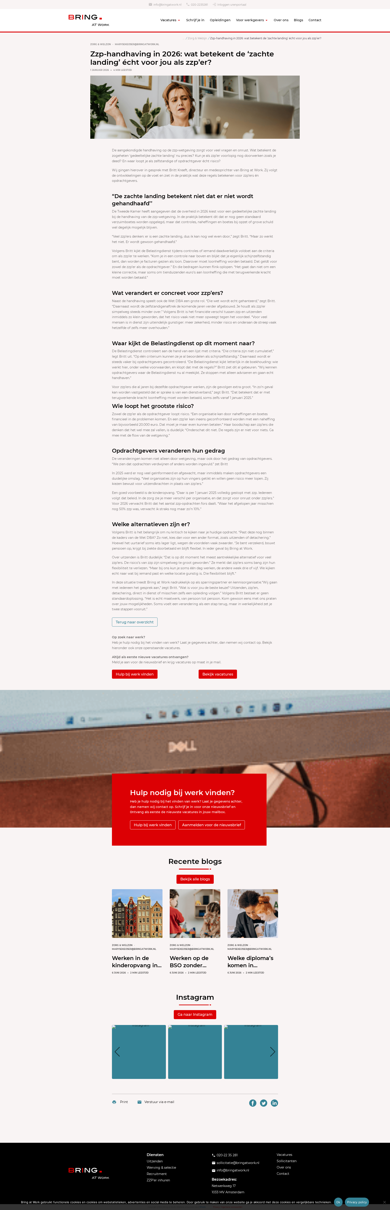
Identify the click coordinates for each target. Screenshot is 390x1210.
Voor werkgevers (250, 20)
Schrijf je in (195, 20)
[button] (195, 1076)
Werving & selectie (161, 1168)
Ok (338, 1202)
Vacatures (168, 20)
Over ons (281, 20)
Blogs (298, 20)
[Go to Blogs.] (184, 38)
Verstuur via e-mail (159, 1102)
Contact (315, 20)
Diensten (155, 1155)
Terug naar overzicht (135, 622)
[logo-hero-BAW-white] (89, 1173)
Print (124, 1102)
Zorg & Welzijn (100, 44)
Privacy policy (357, 1202)
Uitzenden (155, 1161)
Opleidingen (220, 20)
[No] (384, 1202)
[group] (139, 1052)
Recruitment (157, 1174)
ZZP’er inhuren (158, 1180)
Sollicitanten (287, 1161)
